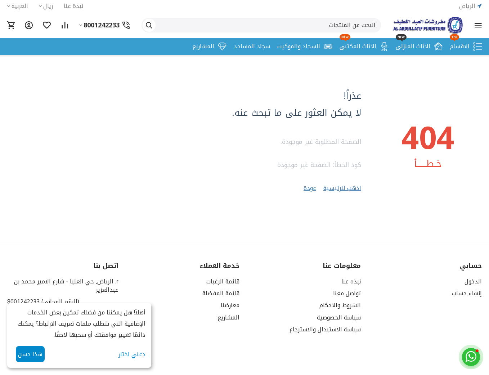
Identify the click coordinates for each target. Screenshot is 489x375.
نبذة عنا (73, 6)
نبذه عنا (351, 281)
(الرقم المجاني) (43, 301)
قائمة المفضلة (220, 293)
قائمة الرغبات (222, 281)
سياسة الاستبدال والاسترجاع (325, 329)
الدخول (473, 281)
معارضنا (230, 305)
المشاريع (228, 317)
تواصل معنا (347, 293)
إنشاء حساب (467, 293)
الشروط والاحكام (340, 305)
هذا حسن (30, 354)
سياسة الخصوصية (339, 317)
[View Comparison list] (65, 25)
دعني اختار (131, 354)
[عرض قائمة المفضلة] (47, 25)
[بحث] (149, 25)
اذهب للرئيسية (342, 188)
